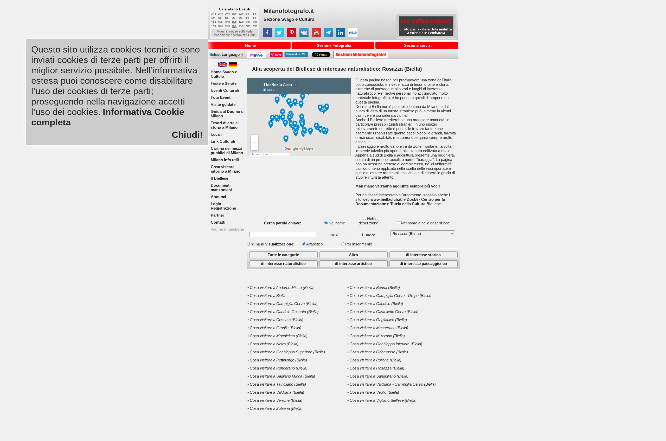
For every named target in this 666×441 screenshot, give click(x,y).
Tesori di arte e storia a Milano (224, 125)
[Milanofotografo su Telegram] (328, 36)
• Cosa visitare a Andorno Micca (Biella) (281, 287)
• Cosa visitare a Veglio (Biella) (373, 392)
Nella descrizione (368, 220)
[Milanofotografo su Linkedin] (340, 36)
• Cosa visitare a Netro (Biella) (272, 344)
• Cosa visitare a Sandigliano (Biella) (377, 376)
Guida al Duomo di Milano (228, 113)
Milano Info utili (225, 160)
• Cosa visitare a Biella (266, 295)
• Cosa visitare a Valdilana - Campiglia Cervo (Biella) (391, 384)
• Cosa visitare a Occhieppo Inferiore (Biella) (384, 344)
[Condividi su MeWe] (256, 56)
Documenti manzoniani (221, 187)
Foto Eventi (221, 97)
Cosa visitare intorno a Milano (225, 169)
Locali (216, 134)
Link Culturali (223, 141)
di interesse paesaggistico (423, 263)
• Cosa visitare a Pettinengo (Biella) (277, 360)
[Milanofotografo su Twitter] (279, 36)
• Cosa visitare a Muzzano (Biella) (376, 336)
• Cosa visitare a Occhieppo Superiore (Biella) (286, 352)
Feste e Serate (223, 83)
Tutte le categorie (283, 254)
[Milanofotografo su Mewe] (353, 36)
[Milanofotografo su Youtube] (316, 36)
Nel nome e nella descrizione (425, 223)
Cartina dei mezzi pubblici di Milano (227, 150)
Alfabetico (314, 244)
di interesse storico (423, 254)
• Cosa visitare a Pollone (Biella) (374, 360)
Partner (217, 215)
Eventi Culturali (225, 90)
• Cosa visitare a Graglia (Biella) (274, 328)
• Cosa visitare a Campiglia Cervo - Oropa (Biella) (389, 295)
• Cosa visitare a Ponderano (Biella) (277, 368)
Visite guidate (223, 104)
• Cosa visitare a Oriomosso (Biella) (377, 352)
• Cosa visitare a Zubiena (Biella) (275, 408)
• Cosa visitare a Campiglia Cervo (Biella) (282, 303)
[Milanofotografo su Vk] (304, 36)
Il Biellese (219, 178)
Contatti (218, 222)
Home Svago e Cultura (224, 74)
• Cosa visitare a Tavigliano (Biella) (276, 384)
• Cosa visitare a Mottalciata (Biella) (277, 336)
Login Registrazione (223, 206)
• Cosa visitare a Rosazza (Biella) (375, 368)
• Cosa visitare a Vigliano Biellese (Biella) (382, 400)
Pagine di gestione (227, 229)
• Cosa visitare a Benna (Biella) (373, 287)
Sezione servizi (418, 45)
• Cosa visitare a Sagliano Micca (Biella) (281, 376)
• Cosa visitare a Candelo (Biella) (375, 303)
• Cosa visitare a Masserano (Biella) (377, 328)
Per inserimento (358, 244)
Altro (353, 254)
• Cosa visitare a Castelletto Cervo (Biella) (382, 311)
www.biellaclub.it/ (386, 199)
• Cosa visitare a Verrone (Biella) (274, 400)
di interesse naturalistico (283, 263)
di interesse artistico (353, 263)
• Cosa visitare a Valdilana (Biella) (275, 392)
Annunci (218, 196)
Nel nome (337, 223)
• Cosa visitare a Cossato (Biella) (275, 319)
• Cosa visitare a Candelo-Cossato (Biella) (283, 311)
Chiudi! (187, 134)
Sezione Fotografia (334, 45)
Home (250, 45)
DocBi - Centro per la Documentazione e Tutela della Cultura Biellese (400, 201)
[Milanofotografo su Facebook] (267, 36)
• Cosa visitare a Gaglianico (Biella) (377, 319)
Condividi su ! (296, 54)
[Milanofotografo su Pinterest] (291, 36)
